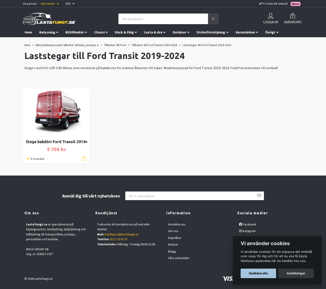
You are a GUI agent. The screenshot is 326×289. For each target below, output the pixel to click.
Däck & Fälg (124, 32)
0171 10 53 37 (119, 239)
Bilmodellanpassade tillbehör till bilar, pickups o (67, 45)
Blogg (172, 251)
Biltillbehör (74, 32)
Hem (28, 32)
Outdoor (179, 32)
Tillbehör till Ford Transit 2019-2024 (154, 45)
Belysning (47, 32)
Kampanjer (33, 41)
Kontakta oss (177, 224)
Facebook (249, 224)
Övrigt (270, 32)
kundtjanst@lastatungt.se (122, 234)
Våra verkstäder (178, 258)
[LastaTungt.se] (49, 19)
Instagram (249, 231)
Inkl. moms (48, 4)
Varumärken (245, 32)
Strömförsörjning (210, 32)
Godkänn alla (258, 273)
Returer (173, 244)
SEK (68, 4)
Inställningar (296, 273)
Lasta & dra (153, 32)
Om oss (173, 231)
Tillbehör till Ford (115, 45)
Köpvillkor (174, 238)
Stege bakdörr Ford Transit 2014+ (57, 142)
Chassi (99, 32)
